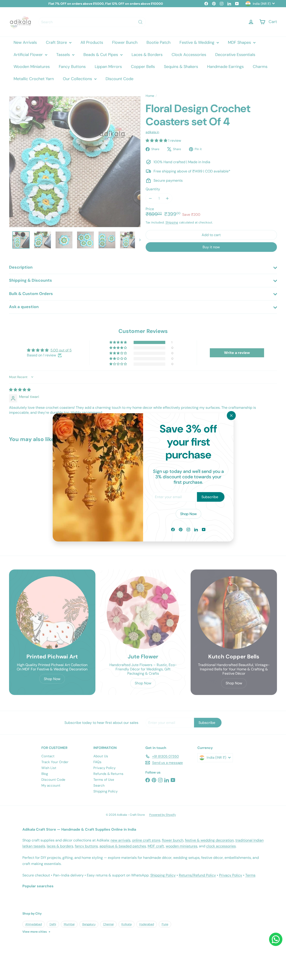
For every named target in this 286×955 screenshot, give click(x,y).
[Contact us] (275, 939)
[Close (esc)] (231, 415)
